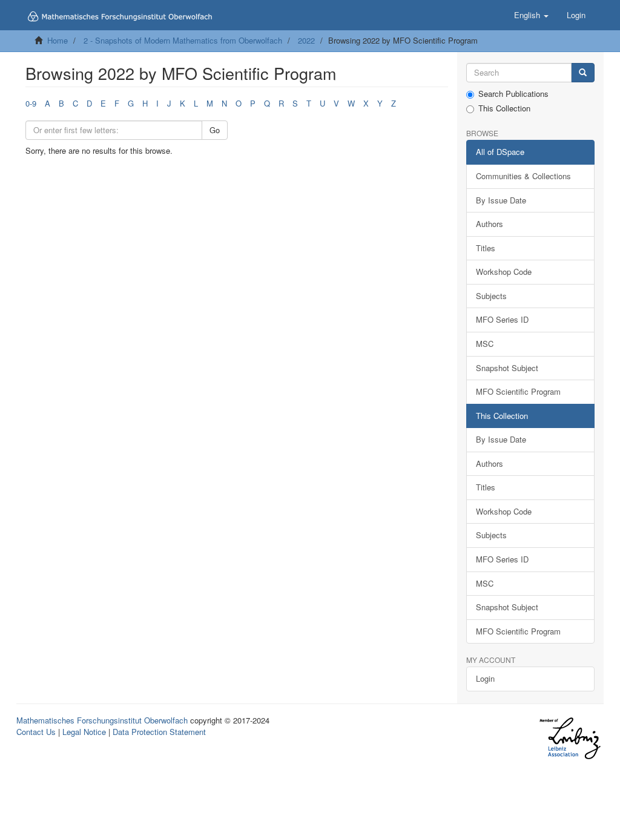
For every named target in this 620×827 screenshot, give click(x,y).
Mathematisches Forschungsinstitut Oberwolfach (102, 720)
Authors (489, 223)
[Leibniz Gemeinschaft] (569, 738)
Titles (485, 248)
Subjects (491, 295)
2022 (306, 40)
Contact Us (36, 731)
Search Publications (513, 93)
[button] (531, 15)
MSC (484, 343)
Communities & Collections (523, 176)
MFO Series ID (502, 319)
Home (57, 40)
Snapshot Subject (507, 368)
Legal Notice (84, 731)
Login (485, 678)
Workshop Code (504, 271)
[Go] (583, 73)
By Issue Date (501, 200)
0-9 (30, 103)
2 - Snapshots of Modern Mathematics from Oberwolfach (183, 40)
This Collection (504, 108)
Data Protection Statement (159, 731)
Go (214, 130)
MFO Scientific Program (518, 391)
